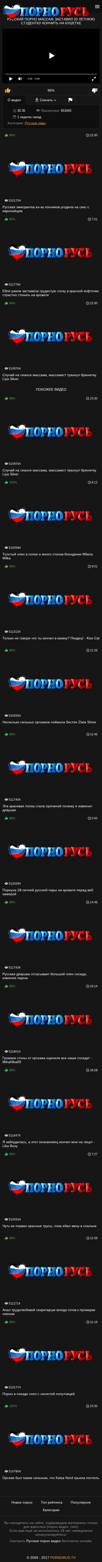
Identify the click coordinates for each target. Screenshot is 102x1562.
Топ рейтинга (51, 1502)
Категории (51, 1510)
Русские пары (35, 123)
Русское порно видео (43, 1541)
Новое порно (21, 1502)
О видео (14, 100)
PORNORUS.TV (63, 1558)
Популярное (81, 1502)
